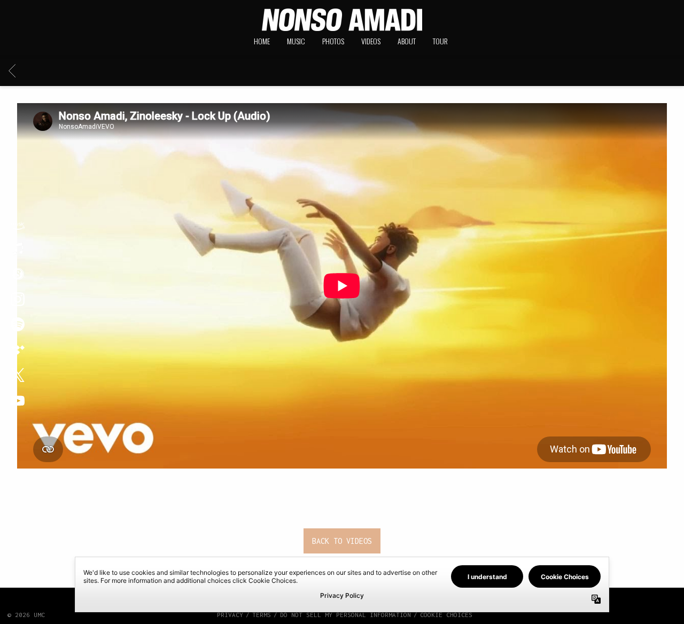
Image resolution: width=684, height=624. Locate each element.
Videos (370, 40)
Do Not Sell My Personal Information (345, 614)
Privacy (230, 614)
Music (296, 40)
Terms (261, 614)
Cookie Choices (446, 614)
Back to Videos (342, 540)
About (407, 40)
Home (262, 40)
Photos (333, 40)
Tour (440, 40)
